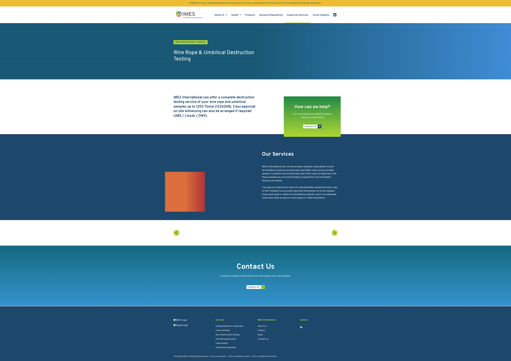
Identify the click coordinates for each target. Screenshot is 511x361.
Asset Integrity (321, 15)
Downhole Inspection (226, 348)
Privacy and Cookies (218, 356)
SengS (234, 15)
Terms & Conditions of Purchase (264, 356)
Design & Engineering (271, 15)
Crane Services (223, 331)
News (260, 335)
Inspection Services (297, 15)
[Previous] (176, 233)
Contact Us (263, 339)
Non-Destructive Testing (227, 335)
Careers (261, 331)
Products (250, 15)
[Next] (334, 233)
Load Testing (222, 344)
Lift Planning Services (226, 339)
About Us (219, 15)
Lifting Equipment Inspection (229, 326)
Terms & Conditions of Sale (238, 356)
